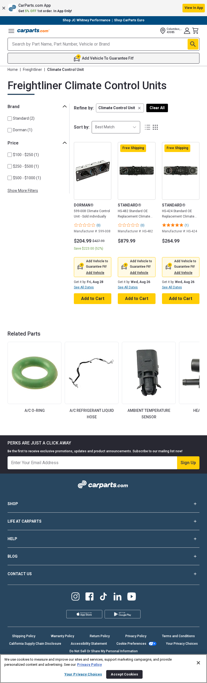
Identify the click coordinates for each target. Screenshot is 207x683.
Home (13, 69)
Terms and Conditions (178, 636)
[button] (103, 8)
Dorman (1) (22, 130)
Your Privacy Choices (182, 644)
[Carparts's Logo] (33, 30)
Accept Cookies (124, 674)
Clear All (157, 108)
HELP (12, 539)
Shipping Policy (23, 636)
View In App (194, 8)
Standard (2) (23, 118)
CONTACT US (20, 574)
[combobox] (116, 127)
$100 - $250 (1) (26, 155)
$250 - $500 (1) (26, 166)
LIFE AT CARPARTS (25, 521)
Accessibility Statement (89, 644)
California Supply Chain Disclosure (35, 644)
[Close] (198, 663)
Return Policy (100, 636)
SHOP (13, 504)
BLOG (13, 556)
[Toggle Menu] (11, 31)
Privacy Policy (135, 636)
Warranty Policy (62, 636)
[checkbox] (10, 118)
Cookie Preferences (131, 644)
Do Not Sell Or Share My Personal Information (104, 651)
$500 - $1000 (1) (27, 178)
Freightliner (32, 69)
